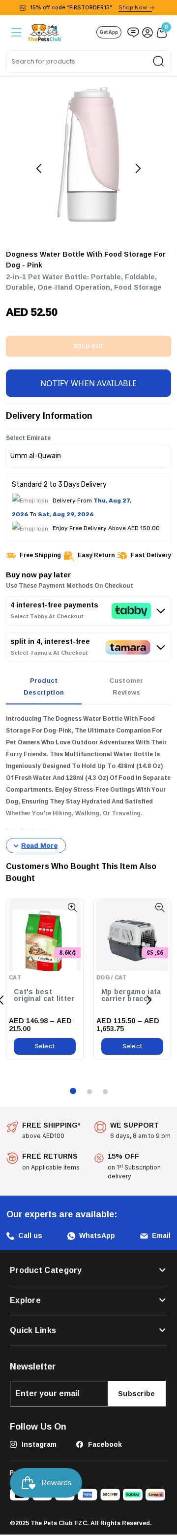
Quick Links (33, 1330)
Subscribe (136, 1393)
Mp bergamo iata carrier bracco (131, 995)
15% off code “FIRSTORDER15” (88, 7)
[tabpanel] (88, 783)
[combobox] (88, 61)
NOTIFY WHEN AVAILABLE (88, 383)
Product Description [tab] (44, 686)
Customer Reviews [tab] (126, 686)
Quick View (72, 907)
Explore (25, 1300)
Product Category (46, 1270)
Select (45, 1046)
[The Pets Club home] (45, 31)
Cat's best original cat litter (44, 995)
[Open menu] (15, 32)
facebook (104, 1444)
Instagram (38, 1444)
